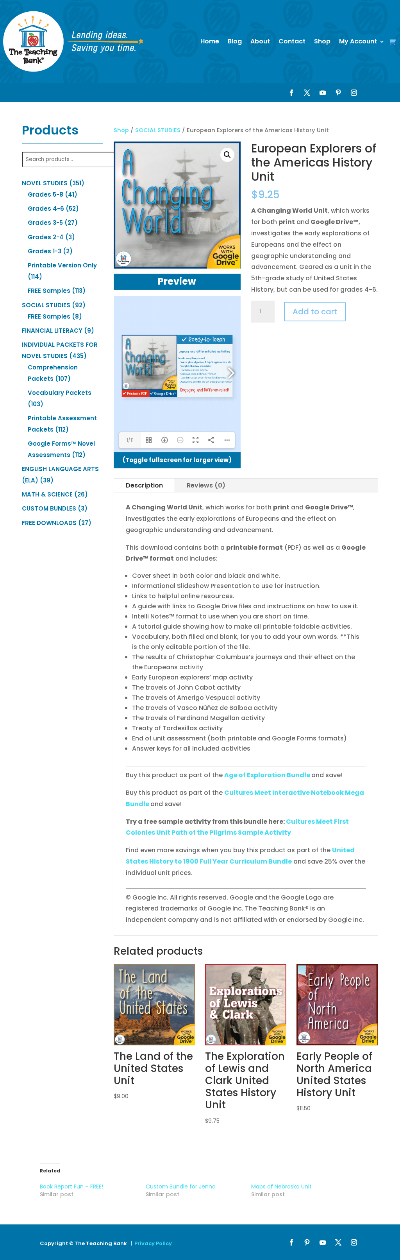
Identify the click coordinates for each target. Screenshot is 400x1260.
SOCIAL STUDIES (157, 130)
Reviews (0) (206, 485)
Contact (292, 41)
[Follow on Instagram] (354, 92)
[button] (227, 155)
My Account (358, 41)
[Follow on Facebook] (291, 92)
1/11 (130, 440)
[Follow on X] (307, 92)
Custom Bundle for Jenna (181, 1186)
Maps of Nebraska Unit (281, 1186)
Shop (322, 41)
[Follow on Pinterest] (338, 92)
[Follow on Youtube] (322, 92)
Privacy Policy (153, 1243)
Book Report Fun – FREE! (71, 1186)
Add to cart (315, 311)
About (260, 41)
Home (209, 41)
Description (144, 485)
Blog (235, 41)
